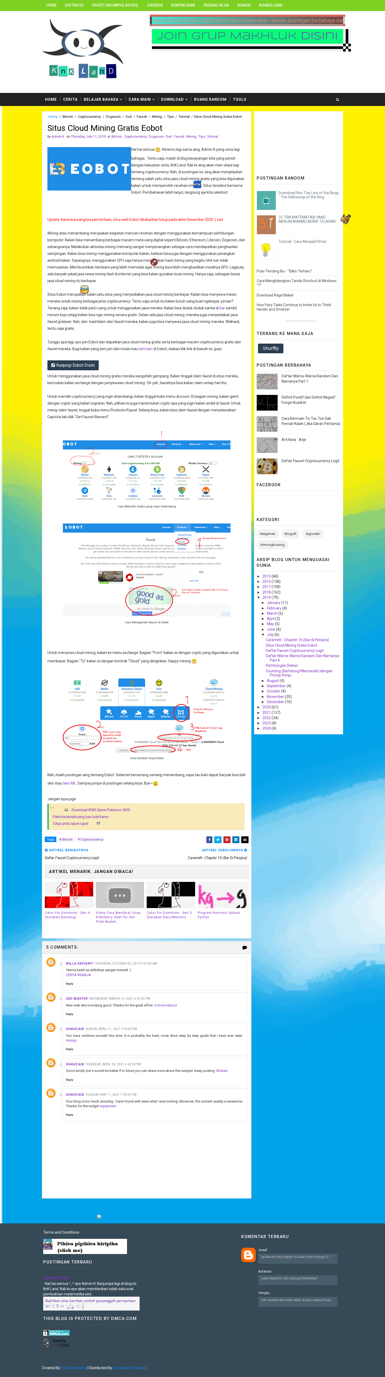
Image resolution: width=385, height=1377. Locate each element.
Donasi (244, 5)
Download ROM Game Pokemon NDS (101, 810)
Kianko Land (270, 5)
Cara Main (140, 99)
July (270, 634)
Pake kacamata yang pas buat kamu (80, 817)
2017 (267, 587)
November (276, 697)
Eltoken (222, 1071)
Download (172, 99)
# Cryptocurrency (90, 839)
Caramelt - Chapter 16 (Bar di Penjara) (297, 640)
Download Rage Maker (275, 295)
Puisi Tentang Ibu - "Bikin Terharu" (284, 271)
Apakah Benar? (56, 1277)
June (271, 629)
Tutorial (184, 117)
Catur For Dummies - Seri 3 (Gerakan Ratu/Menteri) (169, 915)
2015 (267, 576)
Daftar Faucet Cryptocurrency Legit (310, 461)
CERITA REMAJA (78, 975)
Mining (157, 117)
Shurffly (271, 348)
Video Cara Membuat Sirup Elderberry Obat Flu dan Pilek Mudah (118, 917)
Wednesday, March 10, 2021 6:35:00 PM (119, 998)
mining (71, 1040)
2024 (267, 728)
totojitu (264, 1293)
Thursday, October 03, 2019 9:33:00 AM (126, 963)
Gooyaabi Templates (130, 1368)
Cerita (70, 99)
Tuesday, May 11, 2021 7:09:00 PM (110, 1094)
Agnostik (313, 534)
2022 (267, 718)
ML (69, 783)
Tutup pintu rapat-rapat (70, 823)
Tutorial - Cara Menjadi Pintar (303, 241)
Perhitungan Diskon (282, 665)
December (276, 702)
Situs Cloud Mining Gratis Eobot (291, 645)
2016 (267, 581)
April (271, 619)
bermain (146, 349)
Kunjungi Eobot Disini (75, 365)
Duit (129, 117)
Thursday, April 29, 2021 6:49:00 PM (113, 1064)
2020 (267, 707)
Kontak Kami (183, 5)
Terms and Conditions (61, 1232)
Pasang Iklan (216, 5)
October (274, 691)
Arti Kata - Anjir (294, 440)
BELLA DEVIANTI (80, 963)
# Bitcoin (66, 839)
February (274, 608)
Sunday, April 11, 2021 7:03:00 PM (111, 1029)
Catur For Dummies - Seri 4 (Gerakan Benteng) (67, 915)
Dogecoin (113, 117)
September (277, 686)
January (274, 603)
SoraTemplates (74, 1368)
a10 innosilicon (165, 1005)
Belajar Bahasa (101, 99)
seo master (77, 998)
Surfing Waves (308, 321)
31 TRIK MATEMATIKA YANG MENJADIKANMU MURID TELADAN (307, 219)
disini (319, 36)
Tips (170, 117)
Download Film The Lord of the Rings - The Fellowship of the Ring (309, 195)
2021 (267, 712)
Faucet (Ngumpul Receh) (115, 5)
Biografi (290, 534)
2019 (267, 597)
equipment (108, 1106)
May (271, 624)
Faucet (142, 117)
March (272, 613)
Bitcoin (68, 117)
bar (222, 308)
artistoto (265, 1271)
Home (51, 5)
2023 (267, 723)
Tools (239, 99)
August (273, 681)
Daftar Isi (74, 5)
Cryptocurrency (89, 117)
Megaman (267, 534)
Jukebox (154, 5)
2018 (267, 592)
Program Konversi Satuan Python (219, 915)
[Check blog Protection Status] (56, 1332)
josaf (262, 1250)
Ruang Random (210, 99)
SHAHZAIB (75, 1029)
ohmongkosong (272, 545)
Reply (69, 983)
